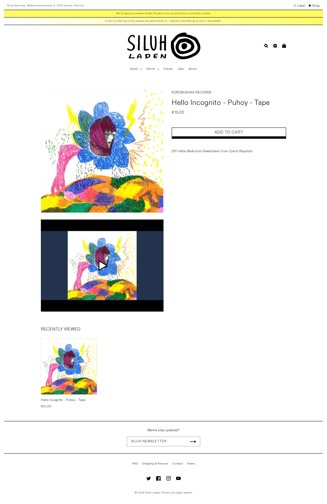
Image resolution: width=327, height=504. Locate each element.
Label (301, 6)
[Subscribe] (193, 441)
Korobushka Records (192, 92)
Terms (191, 463)
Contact (177, 463)
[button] (136, 69)
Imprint (188, 492)
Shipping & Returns (155, 463)
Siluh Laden (152, 492)
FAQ (135, 463)
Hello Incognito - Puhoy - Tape (63, 400)
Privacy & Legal (172, 492)
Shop (316, 6)
